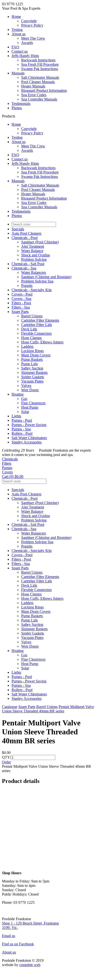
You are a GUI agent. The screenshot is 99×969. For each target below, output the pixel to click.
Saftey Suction (32, 368)
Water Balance (32, 251)
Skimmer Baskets (34, 372)
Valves (26, 385)
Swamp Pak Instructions (39, 69)
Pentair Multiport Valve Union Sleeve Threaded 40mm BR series (48, 709)
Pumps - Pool (22, 420)
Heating (18, 394)
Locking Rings (32, 351)
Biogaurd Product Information (44, 90)
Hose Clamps (31, 338)
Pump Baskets (32, 359)
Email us (8, 936)
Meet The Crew (33, 38)
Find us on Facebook (18, 944)
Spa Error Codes (33, 95)
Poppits (26, 285)
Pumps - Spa (21, 429)
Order (6, 762)
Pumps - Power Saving (29, 425)
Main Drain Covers (35, 355)
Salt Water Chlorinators (29, 438)
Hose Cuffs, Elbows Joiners (42, 342)
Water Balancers (33, 272)
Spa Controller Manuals (39, 99)
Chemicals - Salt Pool (28, 264)
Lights (16, 416)
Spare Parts (20, 312)
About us (18, 34)
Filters (6, 463)
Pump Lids (29, 364)
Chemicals (10, 459)
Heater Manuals (33, 86)
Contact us (20, 51)
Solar (25, 412)
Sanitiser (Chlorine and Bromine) (46, 277)
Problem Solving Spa (37, 281)
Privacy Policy (32, 25)
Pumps (7, 468)
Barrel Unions (32, 316)
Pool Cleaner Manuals (38, 82)
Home (16, 16)
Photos (17, 108)
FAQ (15, 47)
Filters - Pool (21, 303)
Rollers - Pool (22, 433)
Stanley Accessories (27, 442)
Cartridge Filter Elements (40, 320)
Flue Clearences (33, 403)
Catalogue (9, 707)
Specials (18, 229)
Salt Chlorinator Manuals (40, 77)
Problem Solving (34, 259)
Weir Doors (30, 390)
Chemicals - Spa (24, 268)
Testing (17, 30)
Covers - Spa (21, 298)
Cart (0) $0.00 (12, 476)
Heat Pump (29, 407)
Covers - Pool (22, 294)
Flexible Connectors (36, 333)
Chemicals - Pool (24, 238)
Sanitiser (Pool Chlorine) (40, 242)
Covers (7, 472)
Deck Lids (29, 329)
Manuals (18, 73)
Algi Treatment (32, 246)
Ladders (27, 346)
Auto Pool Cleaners (26, 233)
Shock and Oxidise (35, 255)
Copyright (29, 21)
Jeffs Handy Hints (25, 56)
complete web (29, 965)
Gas (24, 399)
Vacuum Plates (32, 381)
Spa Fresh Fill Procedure (40, 64)
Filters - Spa (21, 307)
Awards (27, 43)
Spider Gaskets (32, 377)
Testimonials (21, 103)
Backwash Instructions (38, 60)
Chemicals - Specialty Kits (32, 290)
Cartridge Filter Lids (36, 325)
